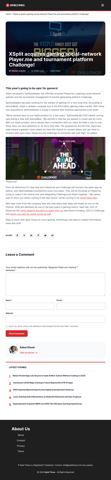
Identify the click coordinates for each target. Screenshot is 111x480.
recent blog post (88, 197)
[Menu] (102, 5)
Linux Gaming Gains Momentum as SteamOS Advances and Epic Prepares (47, 397)
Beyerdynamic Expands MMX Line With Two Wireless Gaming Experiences (47, 404)
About (21, 435)
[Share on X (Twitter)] (24, 235)
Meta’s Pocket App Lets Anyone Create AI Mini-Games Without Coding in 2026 (49, 375)
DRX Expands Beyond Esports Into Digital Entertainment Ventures (43, 390)
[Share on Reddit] (45, 235)
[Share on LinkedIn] (31, 235)
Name (9, 300)
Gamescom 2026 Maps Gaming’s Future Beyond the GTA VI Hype (43, 382)
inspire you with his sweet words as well (30, 214)
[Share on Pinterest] (38, 235)
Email (60, 300)
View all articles (27, 352)
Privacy (21, 445)
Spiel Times (50, 472)
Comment (11, 270)
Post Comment (16, 333)
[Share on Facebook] (17, 235)
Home (8, 14)
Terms (21, 451)
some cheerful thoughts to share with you (41, 210)
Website (9, 313)
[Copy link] (52, 235)
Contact (21, 440)
